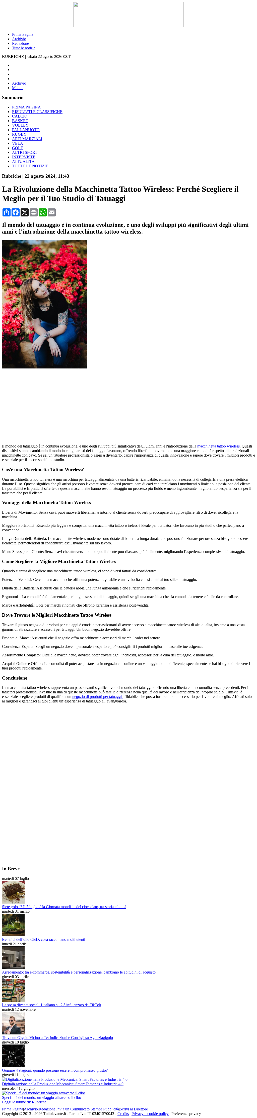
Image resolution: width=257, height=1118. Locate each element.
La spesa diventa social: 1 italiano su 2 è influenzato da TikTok (51, 1005)
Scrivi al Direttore (134, 1109)
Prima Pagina (22, 34)
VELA (17, 143)
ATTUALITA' (23, 161)
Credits (123, 1113)
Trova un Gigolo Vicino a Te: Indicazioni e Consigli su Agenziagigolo (57, 1037)
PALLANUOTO (26, 130)
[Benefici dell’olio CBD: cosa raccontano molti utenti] (13, 935)
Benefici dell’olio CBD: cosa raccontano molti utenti (43, 939)
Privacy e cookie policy (150, 1113)
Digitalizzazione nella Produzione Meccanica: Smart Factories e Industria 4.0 (62, 1084)
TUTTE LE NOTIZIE (30, 166)
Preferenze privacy (186, 1113)
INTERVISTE (23, 157)
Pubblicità (111, 1109)
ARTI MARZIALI (27, 139)
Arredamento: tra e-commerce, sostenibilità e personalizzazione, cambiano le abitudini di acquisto (79, 972)
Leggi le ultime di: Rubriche (24, 1102)
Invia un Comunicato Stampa (79, 1109)
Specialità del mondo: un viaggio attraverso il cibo (41, 1097)
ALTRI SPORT (24, 152)
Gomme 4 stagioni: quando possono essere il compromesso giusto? (55, 1070)
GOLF (17, 148)
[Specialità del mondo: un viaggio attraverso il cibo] (43, 1093)
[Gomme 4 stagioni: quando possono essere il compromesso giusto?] (13, 1066)
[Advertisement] (128, 404)
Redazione (20, 43)
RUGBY (19, 134)
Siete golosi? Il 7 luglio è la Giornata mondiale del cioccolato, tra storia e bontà (64, 907)
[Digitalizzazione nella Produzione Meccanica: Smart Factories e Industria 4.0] (64, 1079)
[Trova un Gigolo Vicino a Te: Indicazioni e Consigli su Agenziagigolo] (13, 1033)
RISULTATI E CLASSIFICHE (37, 111)
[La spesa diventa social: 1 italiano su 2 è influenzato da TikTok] (13, 1000)
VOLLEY (20, 125)
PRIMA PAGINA (26, 107)
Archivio (19, 39)
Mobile (17, 88)
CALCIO (19, 116)
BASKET (20, 121)
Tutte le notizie (23, 48)
